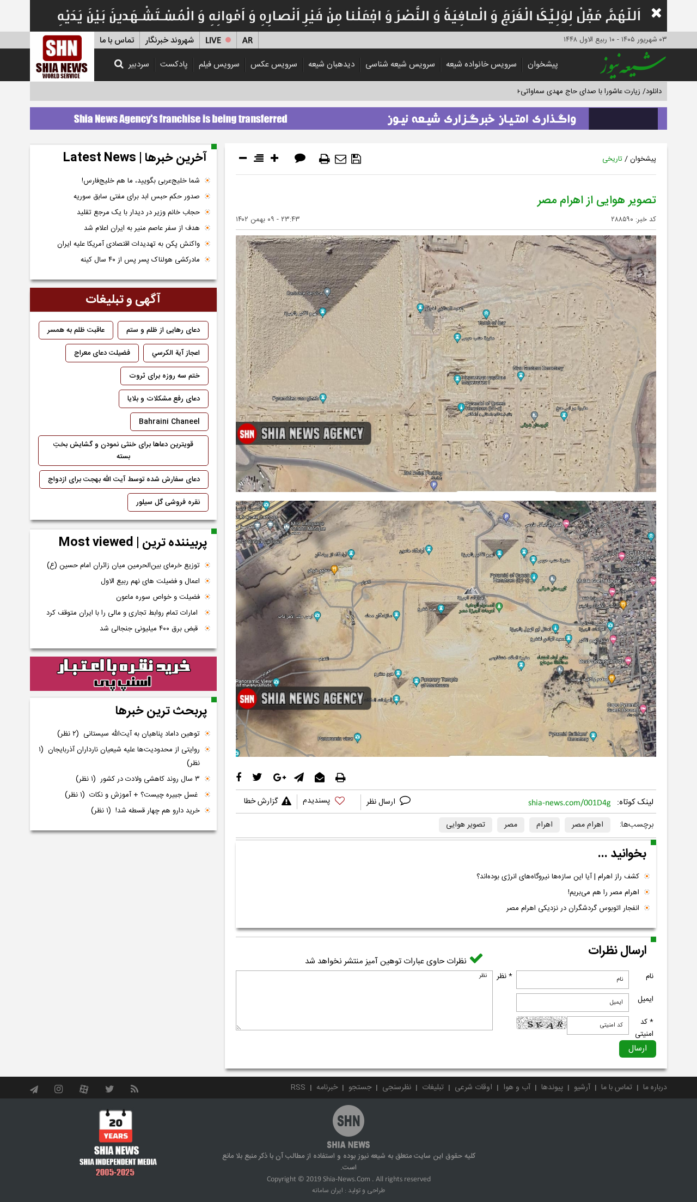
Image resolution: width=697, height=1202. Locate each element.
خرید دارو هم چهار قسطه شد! (145, 811)
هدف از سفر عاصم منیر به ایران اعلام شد (142, 228)
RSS (298, 1087)
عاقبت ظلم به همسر (76, 330)
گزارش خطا (261, 801)
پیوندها (552, 1087)
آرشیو (582, 1087)
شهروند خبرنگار (169, 40)
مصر (510, 824)
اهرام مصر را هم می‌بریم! (603, 893)
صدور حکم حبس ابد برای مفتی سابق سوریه (137, 197)
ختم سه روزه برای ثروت (164, 376)
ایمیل (645, 999)
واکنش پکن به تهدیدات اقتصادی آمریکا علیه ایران (128, 244)
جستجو (359, 1087)
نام (649, 976)
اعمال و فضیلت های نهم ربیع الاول (150, 581)
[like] (329, 802)
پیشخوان (543, 64)
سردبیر (139, 64)
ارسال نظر (382, 802)
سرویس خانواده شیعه (481, 64)
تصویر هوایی (465, 824)
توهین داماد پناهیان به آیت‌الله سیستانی (128, 734)
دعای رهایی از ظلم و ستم (163, 330)
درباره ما (655, 1087)
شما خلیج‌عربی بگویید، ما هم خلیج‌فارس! (141, 181)
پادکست (174, 64)
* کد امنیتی (644, 1028)
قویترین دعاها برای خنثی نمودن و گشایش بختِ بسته (123, 451)
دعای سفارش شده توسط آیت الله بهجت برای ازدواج (124, 479)
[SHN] (62, 56)
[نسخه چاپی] (324, 159)
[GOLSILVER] (123, 674)
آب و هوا (516, 1087)
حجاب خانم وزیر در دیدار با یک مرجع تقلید (138, 212)
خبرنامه (327, 1087)
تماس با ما (117, 40)
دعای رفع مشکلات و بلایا (163, 399)
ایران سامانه (327, 1190)
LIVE (213, 40)
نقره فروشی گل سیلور (168, 502)
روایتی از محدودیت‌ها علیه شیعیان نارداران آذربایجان (119, 756)
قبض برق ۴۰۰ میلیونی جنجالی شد (150, 629)
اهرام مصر (587, 824)
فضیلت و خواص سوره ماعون (158, 597)
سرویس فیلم (219, 64)
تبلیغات (433, 1087)
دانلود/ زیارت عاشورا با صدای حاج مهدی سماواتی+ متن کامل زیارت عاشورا (555, 92)
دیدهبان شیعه (331, 64)
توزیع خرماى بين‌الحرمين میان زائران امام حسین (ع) (123, 566)
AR (247, 40)
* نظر (504, 976)
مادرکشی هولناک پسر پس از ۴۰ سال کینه (140, 260)
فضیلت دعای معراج (102, 353)
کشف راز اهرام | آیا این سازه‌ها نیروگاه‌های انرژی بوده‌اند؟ (557, 877)
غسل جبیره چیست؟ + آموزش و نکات (132, 795)
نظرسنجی (396, 1087)
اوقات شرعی (473, 1087)
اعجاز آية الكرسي (176, 353)
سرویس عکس (273, 64)
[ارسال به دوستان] (340, 159)
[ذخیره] (356, 159)
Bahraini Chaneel (169, 422)
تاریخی (612, 159)
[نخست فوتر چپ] (118, 1143)
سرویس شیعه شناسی (400, 64)
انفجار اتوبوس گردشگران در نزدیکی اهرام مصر (572, 908)
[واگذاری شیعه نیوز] (348, 116)
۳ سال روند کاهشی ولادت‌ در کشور (138, 779)
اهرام (544, 824)
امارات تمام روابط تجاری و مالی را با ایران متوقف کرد (123, 613)
